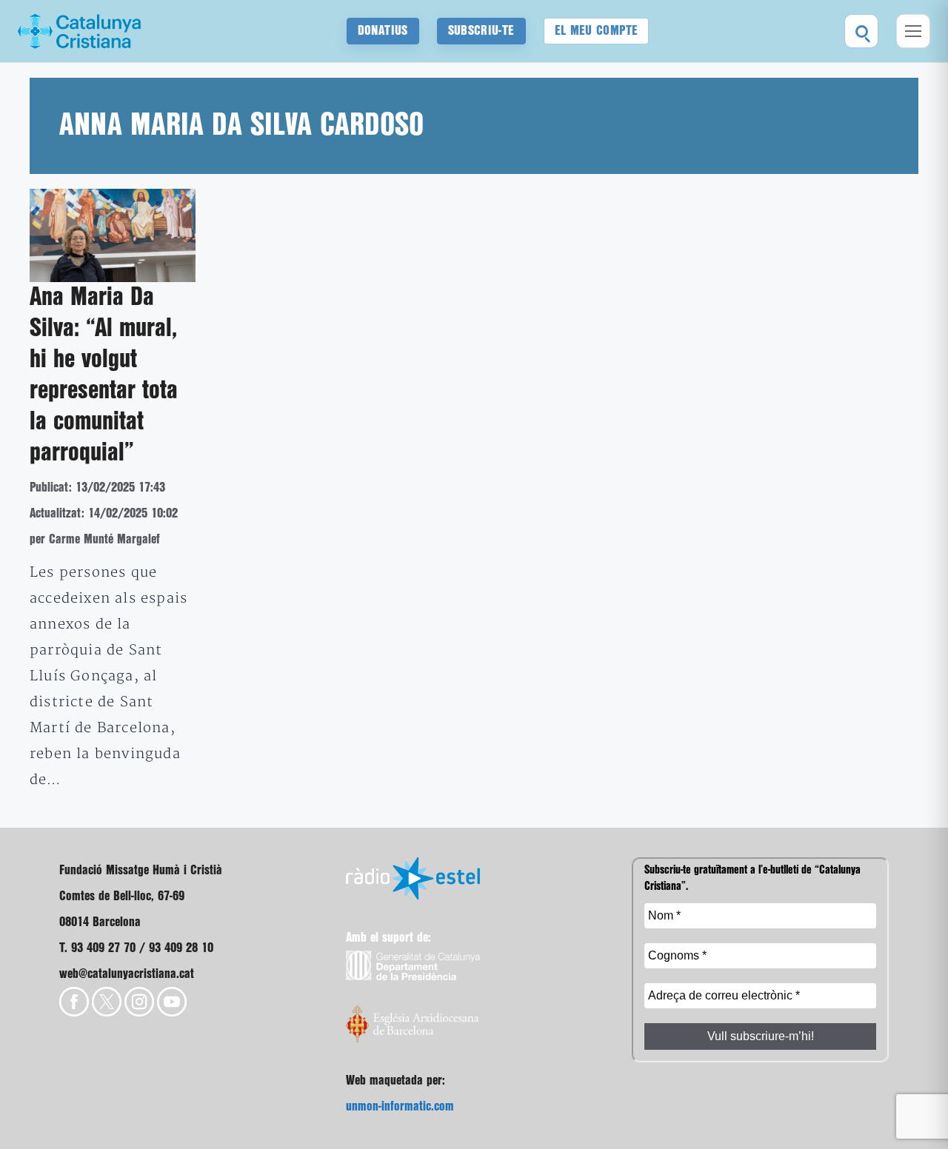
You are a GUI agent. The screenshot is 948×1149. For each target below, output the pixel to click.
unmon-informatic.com (400, 1106)
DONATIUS (383, 30)
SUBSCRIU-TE (481, 30)
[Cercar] (861, 31)
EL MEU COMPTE (596, 30)
